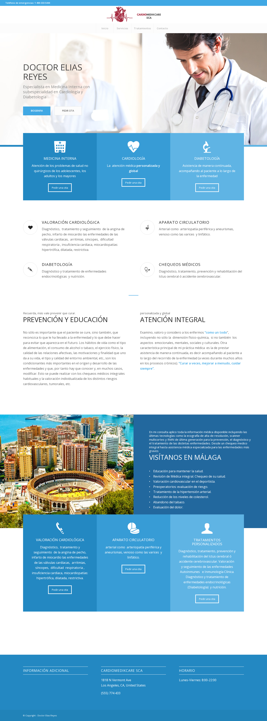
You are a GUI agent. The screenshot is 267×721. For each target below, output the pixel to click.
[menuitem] (105, 28)
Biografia (37, 110)
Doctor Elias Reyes (47, 715)
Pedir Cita (68, 110)
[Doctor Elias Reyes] (133, 14)
